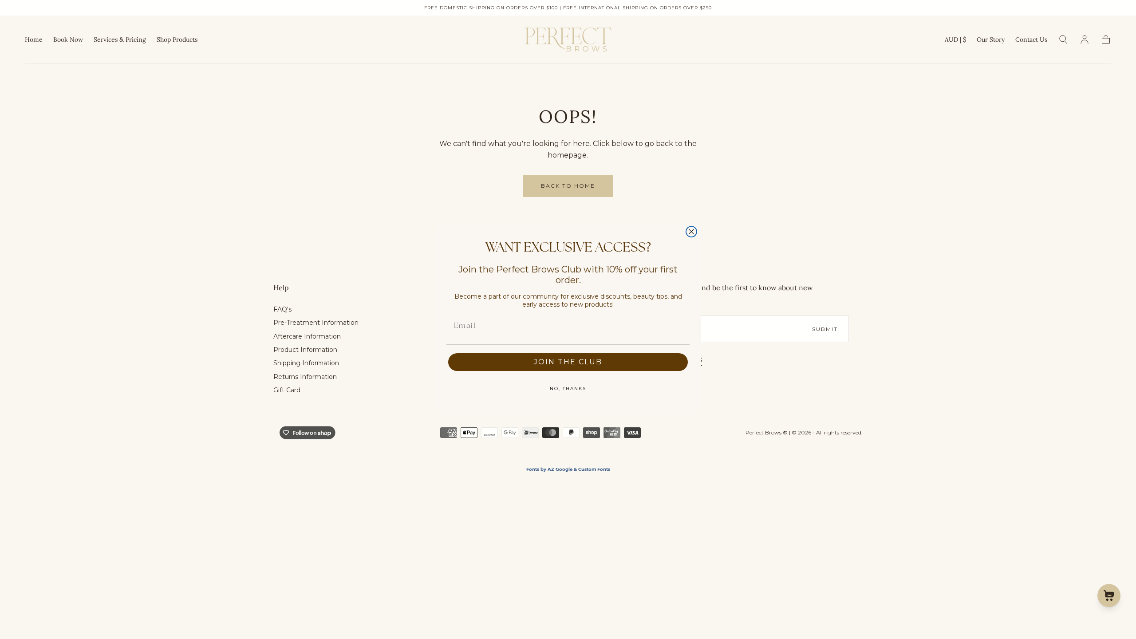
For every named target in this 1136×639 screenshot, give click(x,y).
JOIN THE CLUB (568, 362)
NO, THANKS (568, 388)
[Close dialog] (691, 231)
